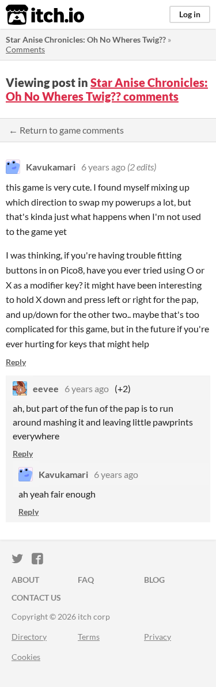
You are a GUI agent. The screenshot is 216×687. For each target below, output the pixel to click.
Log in (189, 14)
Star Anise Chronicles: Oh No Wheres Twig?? (86, 39)
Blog (154, 579)
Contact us (36, 597)
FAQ (86, 579)
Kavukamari (50, 166)
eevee (46, 388)
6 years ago (103, 166)
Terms (89, 637)
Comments (25, 49)
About (25, 579)
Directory (29, 637)
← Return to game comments (66, 129)
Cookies (26, 657)
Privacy (157, 637)
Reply (16, 362)
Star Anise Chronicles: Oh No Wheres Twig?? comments (107, 89)
